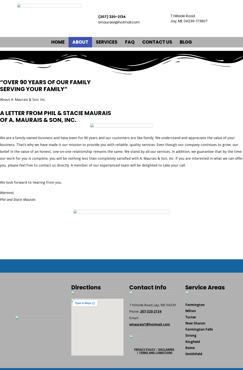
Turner (190, 317)
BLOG (186, 42)
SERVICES (107, 42)
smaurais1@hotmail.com (149, 324)
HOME (58, 42)
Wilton (190, 311)
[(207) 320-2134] (92, 18)
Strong (190, 335)
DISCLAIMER (166, 349)
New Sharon (195, 323)
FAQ (130, 42)
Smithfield (193, 354)
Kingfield (192, 342)
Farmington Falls (199, 329)
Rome (190, 348)
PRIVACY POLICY (144, 349)
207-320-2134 (150, 311)
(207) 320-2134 (112, 16)
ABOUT (80, 42)
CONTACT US (157, 42)
